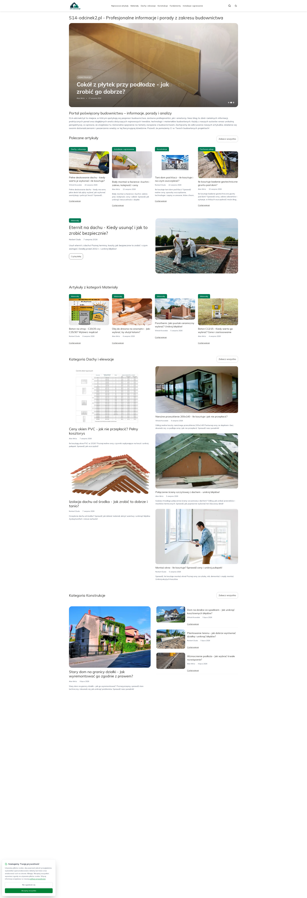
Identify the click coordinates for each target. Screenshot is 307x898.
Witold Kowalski (75, 185)
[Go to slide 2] (231, 102)
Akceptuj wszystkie (28, 891)
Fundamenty (175, 6)
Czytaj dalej (76, 256)
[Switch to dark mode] (236, 6)
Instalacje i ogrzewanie (193, 6)
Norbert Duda (160, 185)
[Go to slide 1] (228, 102)
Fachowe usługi (87, 77)
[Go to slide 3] (233, 103)
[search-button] (229, 5)
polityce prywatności (38, 879)
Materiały (134, 6)
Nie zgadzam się (28, 885)
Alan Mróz (81, 98)
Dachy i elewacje (148, 6)
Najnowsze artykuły (120, 6)
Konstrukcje (163, 6)
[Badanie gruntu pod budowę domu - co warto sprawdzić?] (153, 65)
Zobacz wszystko (227, 138)
